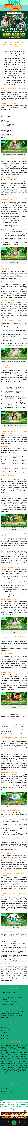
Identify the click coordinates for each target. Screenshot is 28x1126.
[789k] (14, 2)
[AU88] (14, 1113)
